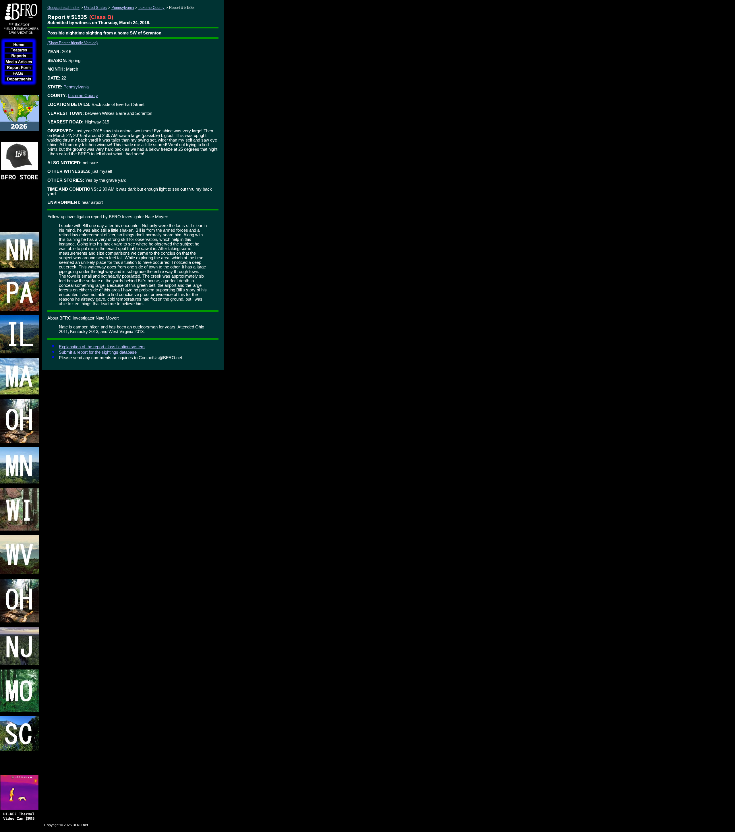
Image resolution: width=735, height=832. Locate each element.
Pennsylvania (122, 7)
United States (95, 7)
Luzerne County (151, 7)
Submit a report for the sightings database (98, 352)
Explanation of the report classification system (102, 347)
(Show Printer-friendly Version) (72, 43)
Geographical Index (63, 7)
